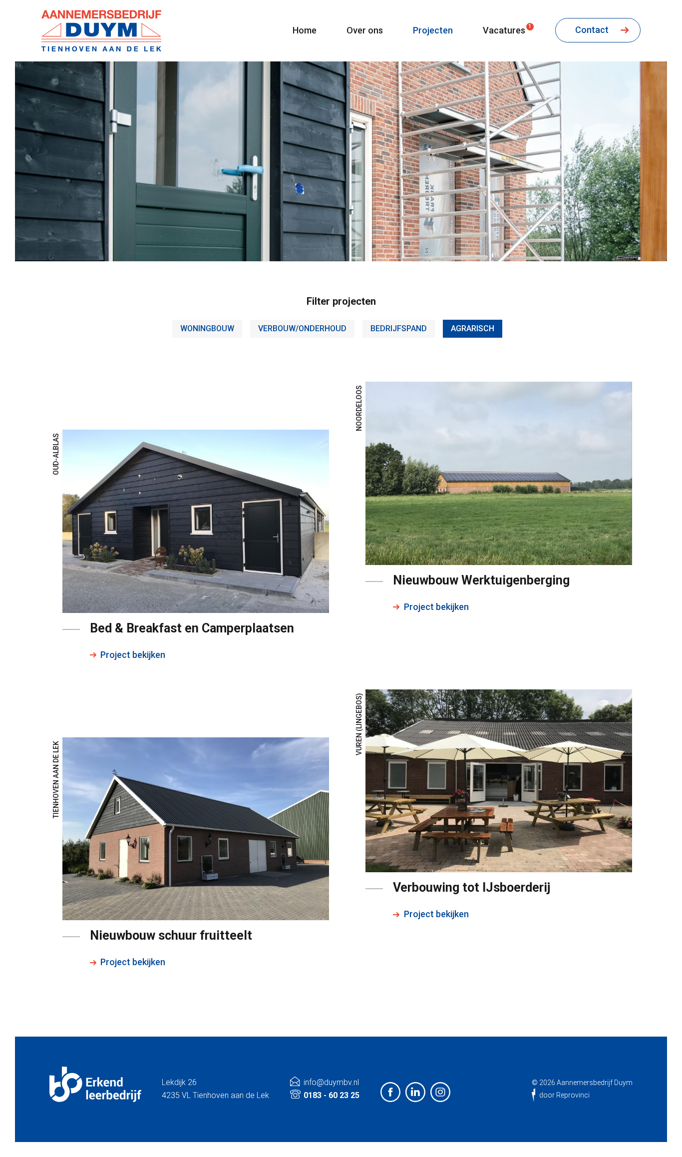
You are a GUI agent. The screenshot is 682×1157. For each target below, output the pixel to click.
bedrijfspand (398, 328)
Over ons (364, 30)
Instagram (440, 1092)
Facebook (390, 1092)
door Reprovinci (564, 1095)
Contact (593, 29)
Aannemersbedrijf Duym (595, 1083)
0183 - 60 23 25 (331, 1095)
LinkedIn (415, 1092)
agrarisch (472, 328)
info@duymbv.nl (331, 1082)
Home (305, 30)
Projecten (433, 30)
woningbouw (207, 328)
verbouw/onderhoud (302, 328)
